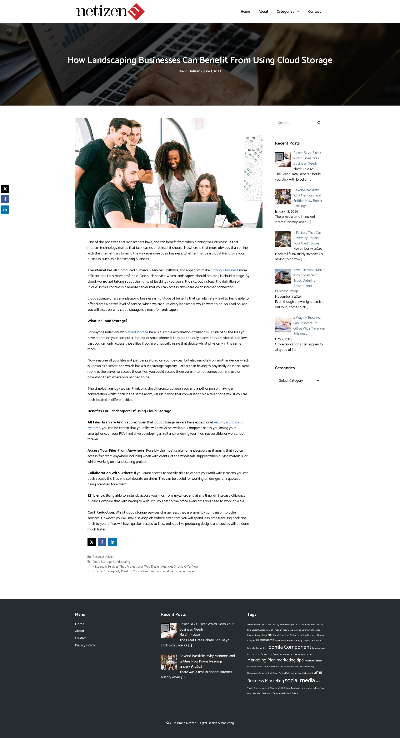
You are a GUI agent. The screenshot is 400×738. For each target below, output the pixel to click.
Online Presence (271, 667)
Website (276, 693)
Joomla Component (289, 647)
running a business (224, 270)
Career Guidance (260, 630)
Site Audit (308, 673)
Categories (285, 12)
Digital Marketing (280, 635)
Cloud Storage (102, 561)
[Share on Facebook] (102, 542)
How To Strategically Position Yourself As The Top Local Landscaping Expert (144, 571)
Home (245, 12)
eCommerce (265, 640)
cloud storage (138, 332)
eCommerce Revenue (285, 640)
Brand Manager (287, 624)
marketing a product (304, 654)
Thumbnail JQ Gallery (280, 688)
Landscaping (121, 561)
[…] (310, 180)
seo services (297, 673)
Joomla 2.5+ (261, 648)
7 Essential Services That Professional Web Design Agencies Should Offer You (145, 566)
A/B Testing (273, 624)
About (263, 12)
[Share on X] (92, 542)
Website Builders (289, 693)
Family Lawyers (303, 640)
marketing (288, 654)
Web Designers (264, 693)
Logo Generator (275, 654)
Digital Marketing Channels (303, 635)
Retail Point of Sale (281, 673)
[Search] (319, 123)
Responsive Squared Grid (259, 673)
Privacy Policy (85, 645)
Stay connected (261, 688)
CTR (270, 635)
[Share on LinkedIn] (112, 542)
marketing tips (290, 660)
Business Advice (103, 557)
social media (300, 681)
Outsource (285, 667)
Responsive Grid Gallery (302, 667)
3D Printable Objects (257, 624)
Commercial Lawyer (311, 630)
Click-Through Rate (278, 630)
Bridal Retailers (302, 624)
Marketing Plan (261, 660)
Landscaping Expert (257, 654)
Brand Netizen (186, 723)
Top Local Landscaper (301, 688)
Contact (314, 12)
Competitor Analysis (257, 635)
